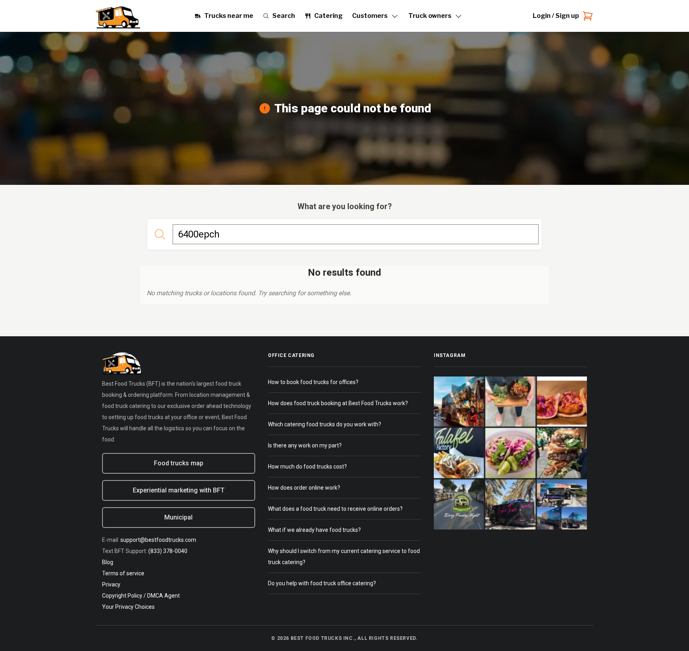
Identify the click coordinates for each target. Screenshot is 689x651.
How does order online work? (304, 487)
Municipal (178, 517)
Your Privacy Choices (128, 607)
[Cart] (586, 16)
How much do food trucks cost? (307, 466)
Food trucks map (178, 463)
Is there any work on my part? (305, 445)
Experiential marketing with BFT (178, 490)
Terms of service (123, 573)
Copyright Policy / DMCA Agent (141, 595)
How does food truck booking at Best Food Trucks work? (338, 403)
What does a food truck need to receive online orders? (335, 509)
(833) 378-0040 (167, 551)
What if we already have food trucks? (314, 530)
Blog (107, 562)
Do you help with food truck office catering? (322, 583)
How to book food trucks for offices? (313, 382)
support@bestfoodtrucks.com (158, 540)
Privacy (111, 584)
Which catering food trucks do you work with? (324, 424)
